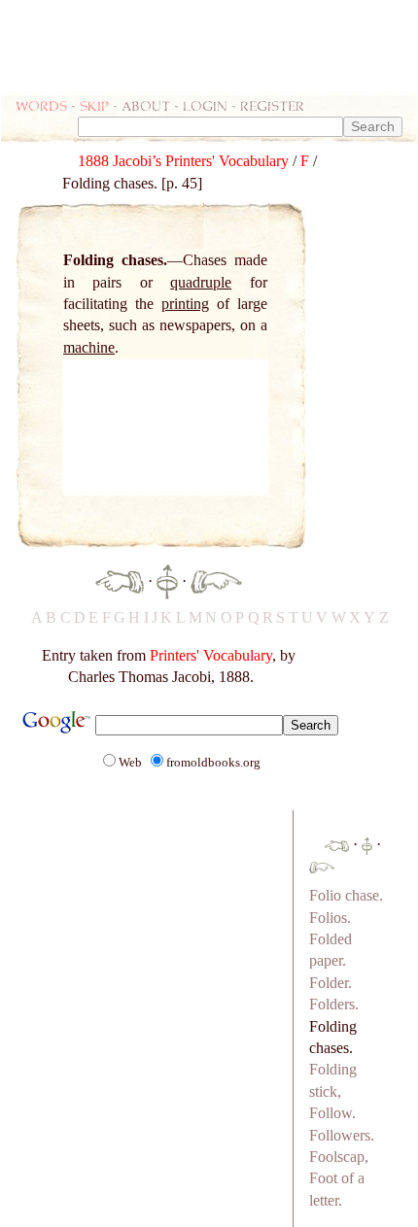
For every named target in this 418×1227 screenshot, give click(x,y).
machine (89, 347)
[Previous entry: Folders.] (119, 580)
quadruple (200, 282)
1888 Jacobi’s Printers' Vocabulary (183, 161)
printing (185, 303)
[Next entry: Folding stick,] (216, 580)
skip (94, 105)
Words (41, 105)
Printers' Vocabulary (211, 655)
